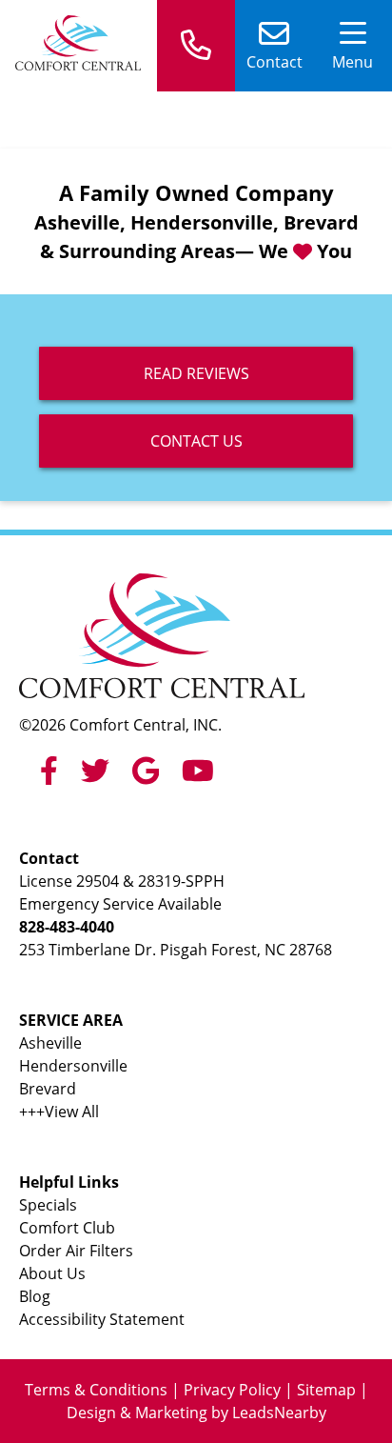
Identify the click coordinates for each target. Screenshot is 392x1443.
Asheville (50, 1042)
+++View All (59, 1111)
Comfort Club (67, 1227)
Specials (48, 1204)
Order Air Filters (76, 1250)
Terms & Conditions (96, 1389)
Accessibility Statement (102, 1319)
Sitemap (326, 1389)
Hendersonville (73, 1065)
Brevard (47, 1088)
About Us (52, 1273)
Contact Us (196, 441)
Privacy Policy (232, 1389)
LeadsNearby (279, 1412)
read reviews (196, 373)
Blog (34, 1296)
